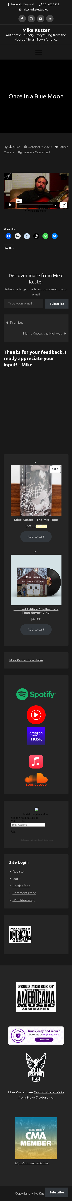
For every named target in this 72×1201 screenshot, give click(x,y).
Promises (16, 322)
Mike (16, 147)
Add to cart (36, 536)
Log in (17, 878)
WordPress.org (24, 900)
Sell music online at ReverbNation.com (36, 840)
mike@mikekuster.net (35, 9)
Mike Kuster (36, 30)
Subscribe (57, 303)
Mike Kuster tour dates (26, 660)
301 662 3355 (51, 4)
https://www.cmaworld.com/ (32, 1163)
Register (19, 871)
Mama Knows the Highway (42, 333)
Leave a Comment (36, 152)
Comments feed (24, 893)
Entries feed (21, 886)
